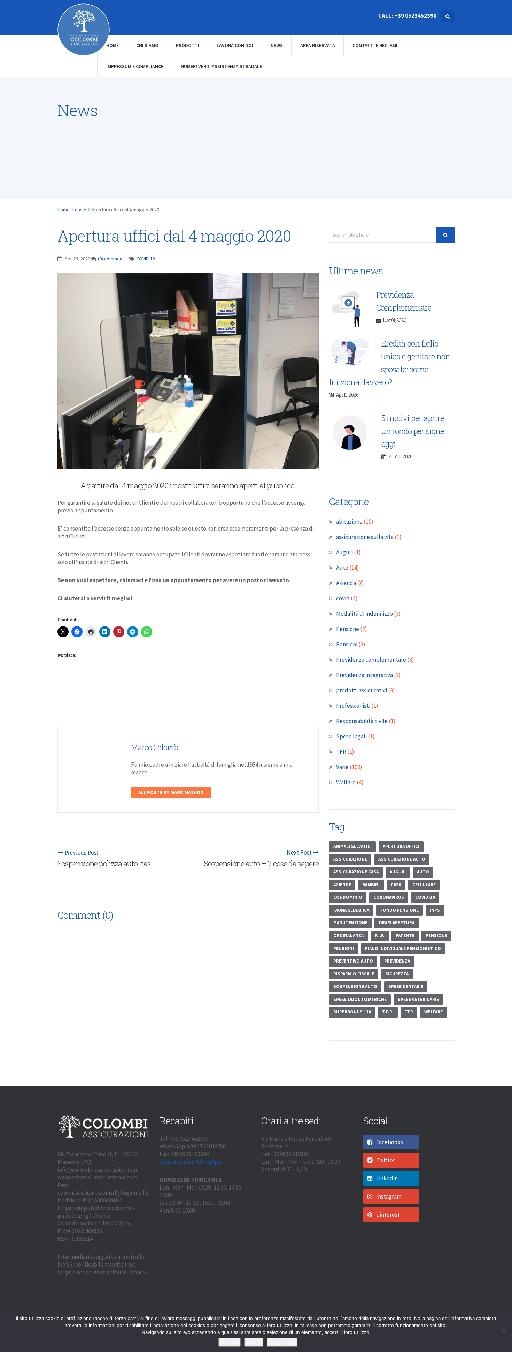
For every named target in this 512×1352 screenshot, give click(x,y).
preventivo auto (353, 961)
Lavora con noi (235, 45)
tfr (409, 1012)
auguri (398, 872)
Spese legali (351, 736)
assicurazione (350, 859)
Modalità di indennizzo (364, 613)
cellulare (424, 885)
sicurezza (397, 974)
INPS (435, 910)
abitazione (349, 521)
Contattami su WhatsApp (191, 1161)
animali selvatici (352, 846)
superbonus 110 (352, 1012)
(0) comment (111, 259)
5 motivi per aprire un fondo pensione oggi (412, 431)
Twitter (385, 1160)
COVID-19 (145, 259)
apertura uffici (401, 846)
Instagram (389, 1196)
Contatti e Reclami (374, 45)
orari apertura (396, 923)
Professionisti (353, 705)
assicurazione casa (356, 872)
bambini (371, 885)
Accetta (229, 1342)
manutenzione (350, 923)
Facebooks (389, 1142)
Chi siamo (147, 45)
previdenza (397, 961)
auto (423, 872)
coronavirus (388, 897)
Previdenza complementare (371, 659)
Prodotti (187, 45)
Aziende (342, 885)
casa (396, 885)
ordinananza (348, 936)
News (277, 45)
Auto (342, 567)
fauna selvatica (351, 910)
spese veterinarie (418, 999)
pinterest (388, 1214)
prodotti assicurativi (361, 690)
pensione (436, 936)
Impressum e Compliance (134, 66)
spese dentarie (405, 986)
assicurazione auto (401, 859)
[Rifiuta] (503, 1330)
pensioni (343, 948)
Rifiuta (254, 1342)
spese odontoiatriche (360, 999)
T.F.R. (388, 1012)
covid (80, 209)
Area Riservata (317, 45)
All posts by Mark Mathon (170, 792)
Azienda (346, 583)
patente (405, 936)
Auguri (344, 552)
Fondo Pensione (399, 910)
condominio (347, 897)
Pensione (347, 629)
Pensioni (346, 644)
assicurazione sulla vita (365, 537)
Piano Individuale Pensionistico (403, 948)
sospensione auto (355, 986)
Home (112, 45)
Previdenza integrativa (364, 675)
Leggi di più (282, 1342)
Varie (342, 767)
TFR (341, 751)
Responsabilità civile (362, 721)
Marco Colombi (155, 747)
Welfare (346, 782)
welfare (433, 1012)
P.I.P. (380, 936)
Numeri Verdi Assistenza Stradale (221, 66)
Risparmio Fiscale (353, 974)
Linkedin (387, 1178)
